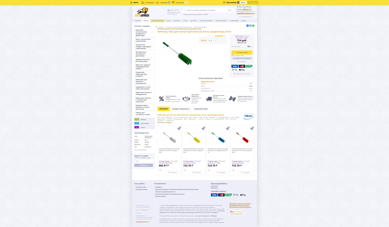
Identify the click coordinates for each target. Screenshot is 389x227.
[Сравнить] (160, 170)
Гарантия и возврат (206, 21)
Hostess (136, 142)
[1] (216, 36)
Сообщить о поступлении (242, 58)
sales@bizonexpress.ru (245, 13)
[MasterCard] (242, 66)
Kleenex (136, 140)
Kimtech (147, 142)
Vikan (250, 86)
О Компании (234, 21)
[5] (222, 36)
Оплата (185, 21)
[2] (217, 36)
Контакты (177, 21)
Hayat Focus (148, 146)
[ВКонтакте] (247, 25)
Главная (138, 21)
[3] (219, 36)
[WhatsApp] (253, 25)
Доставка (194, 21)
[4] (220, 36)
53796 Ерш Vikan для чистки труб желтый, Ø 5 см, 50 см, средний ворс (193, 150)
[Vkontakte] (212, 187)
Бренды (243, 21)
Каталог (146, 21)
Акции (168, 21)
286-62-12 (244, 9)
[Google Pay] (234, 69)
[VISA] (234, 66)
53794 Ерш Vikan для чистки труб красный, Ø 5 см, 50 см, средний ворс (242, 150)
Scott (146, 140)
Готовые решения (158, 21)
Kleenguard (137, 144)
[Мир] (249, 66)
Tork (135, 146)
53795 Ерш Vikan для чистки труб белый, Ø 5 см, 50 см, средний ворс (169, 150)
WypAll (146, 144)
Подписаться (143, 165)
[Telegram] (250, 25)
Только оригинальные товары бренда (211, 78)
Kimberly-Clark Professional (148, 136)
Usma (135, 136)
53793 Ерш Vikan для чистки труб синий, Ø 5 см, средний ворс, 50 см (218, 150)
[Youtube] (215, 187)
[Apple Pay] (242, 69)
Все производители (140, 150)
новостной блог (221, 21)
